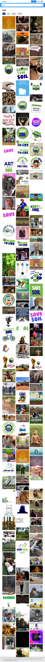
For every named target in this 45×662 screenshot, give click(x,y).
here (17, 660)
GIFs (8, 13)
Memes (19, 13)
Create (34, 1)
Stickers (13, 13)
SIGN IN (38, 1)
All (3, 13)
